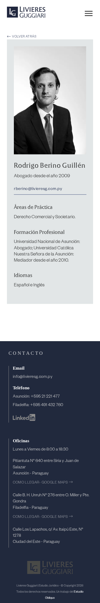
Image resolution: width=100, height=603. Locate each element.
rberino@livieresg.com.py (38, 188)
